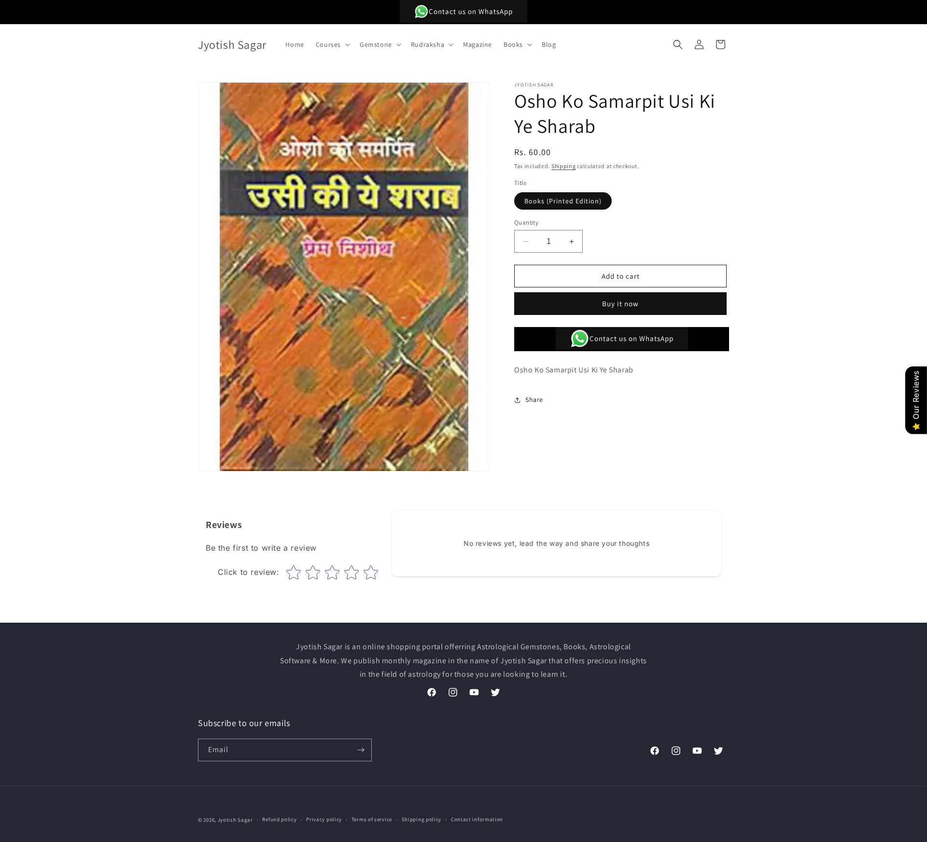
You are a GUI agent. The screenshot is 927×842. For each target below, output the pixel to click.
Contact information (477, 819)
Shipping (563, 166)
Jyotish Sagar (235, 819)
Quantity (526, 222)
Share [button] (534, 400)
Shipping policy (422, 819)
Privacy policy (324, 819)
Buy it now (620, 303)
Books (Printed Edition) (563, 201)
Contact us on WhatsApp (471, 11)
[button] (332, 44)
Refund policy (279, 819)
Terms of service (371, 819)
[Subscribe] (360, 750)
